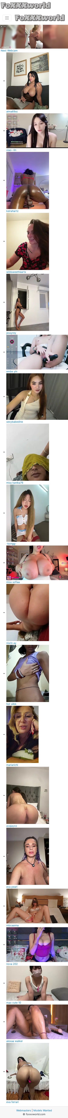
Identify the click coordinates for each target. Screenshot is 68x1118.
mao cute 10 (13, 1002)
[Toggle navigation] (7, 18)
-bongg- (11, 543)
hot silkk (11, 703)
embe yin (11, 371)
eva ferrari (12, 1102)
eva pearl (11, 886)
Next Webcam (9, 50)
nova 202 (12, 963)
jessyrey (11, 332)
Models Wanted (42, 1110)
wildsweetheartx (16, 271)
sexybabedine (14, 421)
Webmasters (23, 1110)
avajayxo (11, 825)
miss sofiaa (13, 582)
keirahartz (12, 211)
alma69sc (12, 111)
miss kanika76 (14, 482)
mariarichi (12, 764)
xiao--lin (11, 150)
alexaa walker (14, 1041)
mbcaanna (12, 925)
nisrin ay (11, 643)
